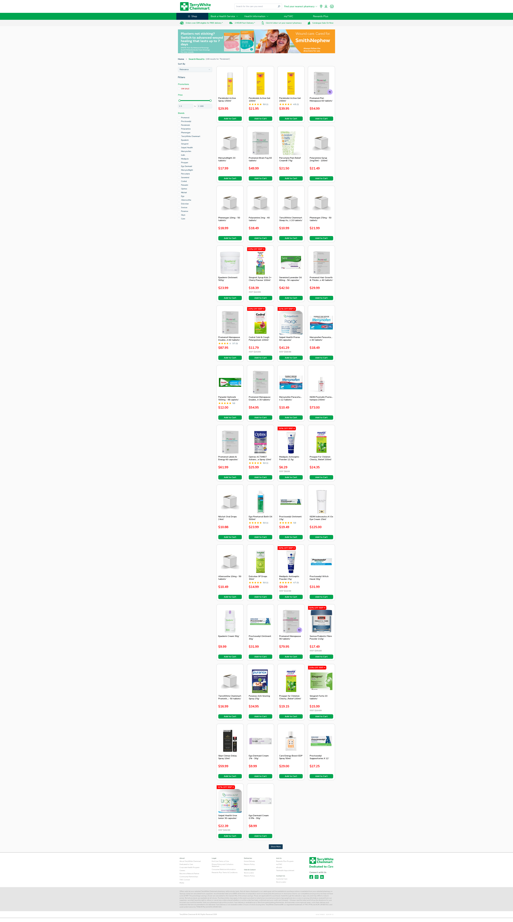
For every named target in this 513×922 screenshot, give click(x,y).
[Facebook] (311, 877)
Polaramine (186, 129)
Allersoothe (186, 200)
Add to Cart (230, 118)
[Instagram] (316, 877)
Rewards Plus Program (285, 861)
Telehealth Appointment (285, 870)
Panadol (184, 185)
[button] (332, 6)
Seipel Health (187, 147)
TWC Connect (185, 880)
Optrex (184, 189)
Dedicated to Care (186, 864)
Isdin (183, 155)
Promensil (185, 117)
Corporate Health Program (189, 867)
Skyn (183, 215)
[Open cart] (332, 6)
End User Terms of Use (220, 861)
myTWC (288, 16)
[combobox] (195, 69)
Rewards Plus (320, 16)
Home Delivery (249, 861)
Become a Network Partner (189, 874)
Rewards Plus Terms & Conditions (225, 872)
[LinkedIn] (322, 877)
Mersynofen (186, 151)
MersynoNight (187, 170)
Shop (194, 16)
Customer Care (281, 879)
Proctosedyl (186, 121)
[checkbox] (179, 89)
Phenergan (185, 132)
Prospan (184, 162)
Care (183, 218)
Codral (184, 181)
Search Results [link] (197, 59)
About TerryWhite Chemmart (190, 861)
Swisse (184, 207)
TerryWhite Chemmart (190, 136)
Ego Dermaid (186, 166)
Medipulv (185, 159)
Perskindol (185, 125)
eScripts (279, 867)
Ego (182, 196)
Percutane (185, 174)
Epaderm (185, 140)
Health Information (254, 16)
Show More (276, 846)
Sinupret (184, 144)
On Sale (185, 88)
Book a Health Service (223, 16)
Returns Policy (249, 864)
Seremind (185, 177)
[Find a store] (321, 6)
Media (182, 883)
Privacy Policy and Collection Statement (222, 865)
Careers (182, 870)
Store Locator (249, 873)
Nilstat (184, 192)
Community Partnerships (189, 877)
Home (181, 59)
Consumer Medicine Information (224, 869)
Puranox (184, 211)
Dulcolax (185, 203)
